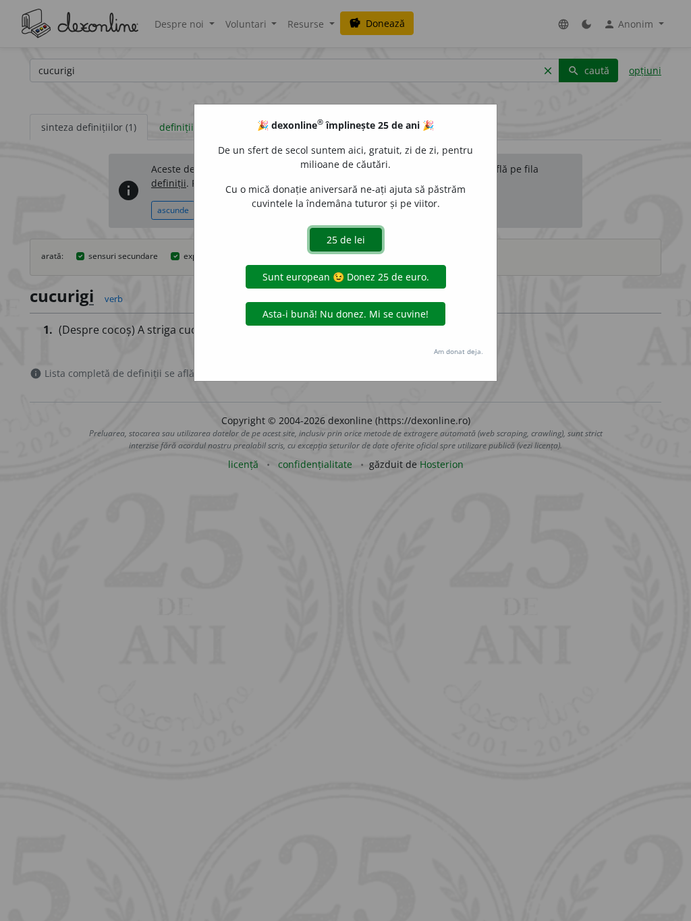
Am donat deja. (458, 351)
